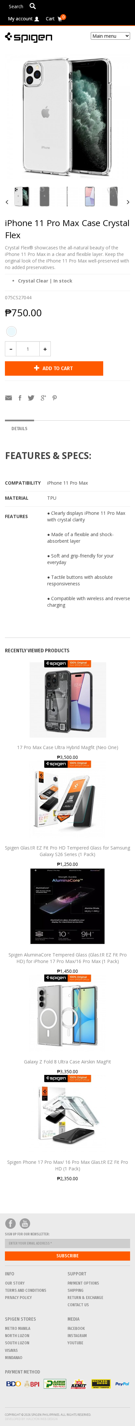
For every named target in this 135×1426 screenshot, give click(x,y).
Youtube (24, 1223)
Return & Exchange (85, 1297)
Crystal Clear (11, 333)
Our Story (15, 1283)
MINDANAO (13, 1357)
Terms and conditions (25, 1290)
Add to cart (57, 368)
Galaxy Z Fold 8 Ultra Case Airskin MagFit (67, 1062)
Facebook (10, 1223)
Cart (55, 17)
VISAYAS (11, 1350)
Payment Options (83, 1283)
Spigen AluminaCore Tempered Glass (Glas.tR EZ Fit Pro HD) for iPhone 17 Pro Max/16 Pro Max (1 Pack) (68, 958)
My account (20, 18)
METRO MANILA (17, 1328)
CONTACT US (78, 1305)
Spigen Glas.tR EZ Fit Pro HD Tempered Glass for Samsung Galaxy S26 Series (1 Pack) (67, 851)
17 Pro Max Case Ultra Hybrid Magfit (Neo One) (67, 747)
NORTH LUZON (17, 1335)
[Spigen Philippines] (31, 37)
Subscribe (67, 1256)
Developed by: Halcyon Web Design (31, 1419)
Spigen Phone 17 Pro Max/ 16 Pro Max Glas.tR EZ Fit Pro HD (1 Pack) (67, 1165)
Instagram (77, 1335)
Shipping (76, 1290)
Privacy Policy (18, 1297)
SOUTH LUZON (17, 1343)
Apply (32, 6)
